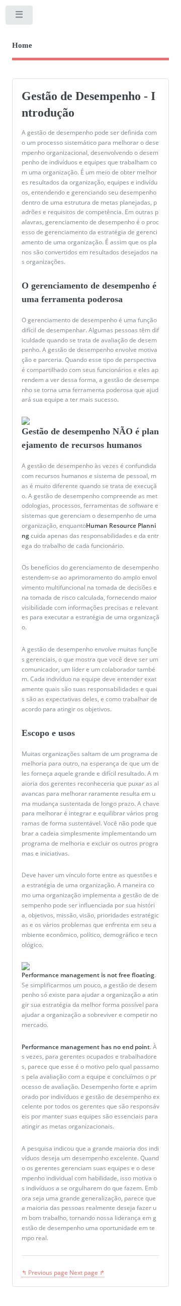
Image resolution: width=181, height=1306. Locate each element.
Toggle (19, 17)
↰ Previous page (45, 1272)
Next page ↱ (87, 1272)
